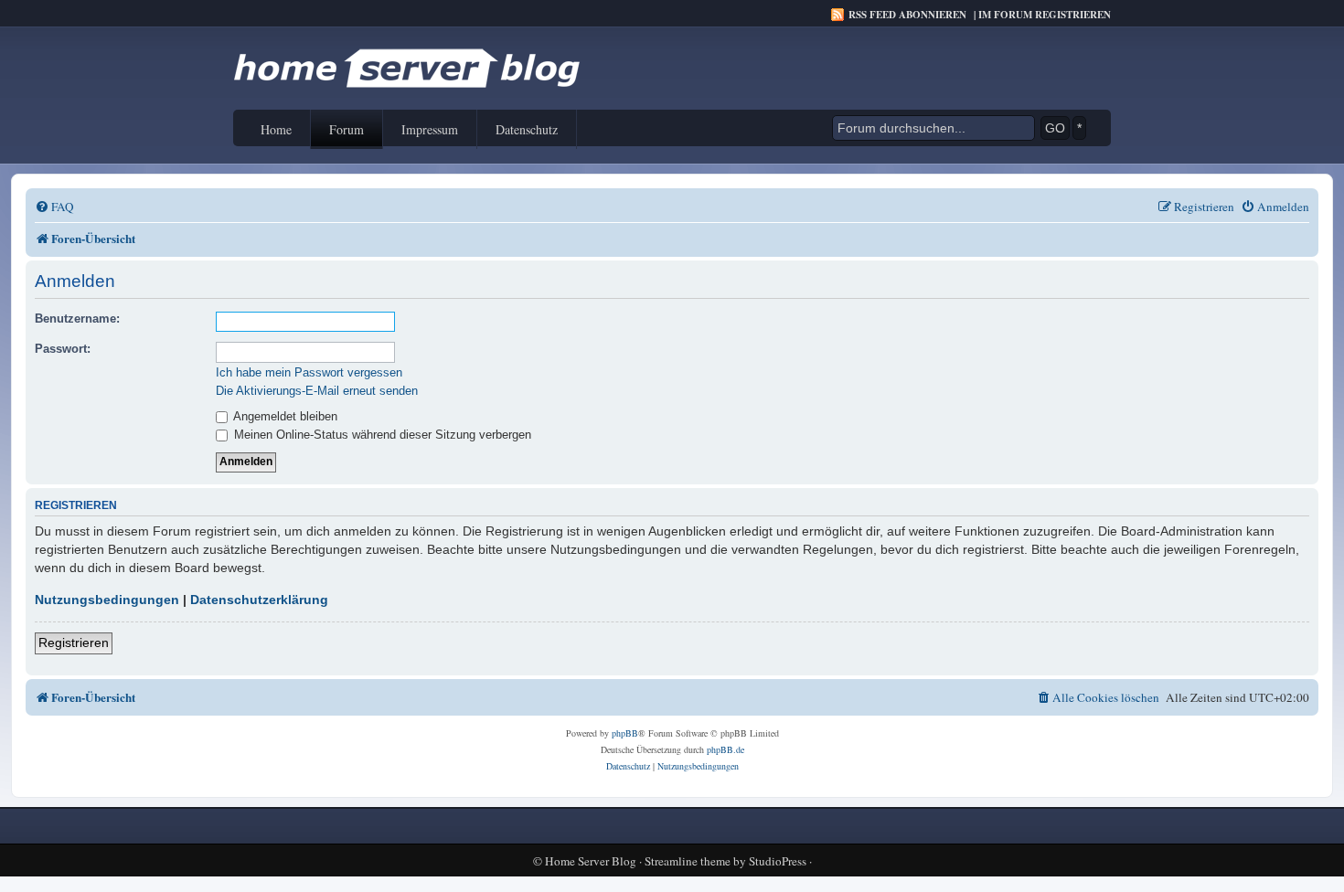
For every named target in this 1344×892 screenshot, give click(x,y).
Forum (346, 129)
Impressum (429, 129)
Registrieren (73, 642)
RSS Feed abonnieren (907, 14)
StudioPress (777, 861)
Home (276, 129)
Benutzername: (77, 318)
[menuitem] (54, 207)
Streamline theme (688, 861)
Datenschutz (527, 129)
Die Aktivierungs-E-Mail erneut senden (317, 391)
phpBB (625, 733)
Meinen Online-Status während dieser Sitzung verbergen (380, 434)
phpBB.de (725, 749)
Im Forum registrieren (1044, 14)
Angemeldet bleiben (283, 416)
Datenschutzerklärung (259, 599)
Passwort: (63, 349)
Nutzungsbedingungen (107, 599)
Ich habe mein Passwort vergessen (309, 372)
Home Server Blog (590, 861)
